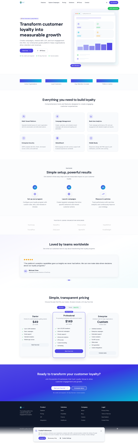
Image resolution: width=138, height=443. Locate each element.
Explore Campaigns (54, 2)
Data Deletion (105, 417)
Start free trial (35, 345)
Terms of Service (106, 413)
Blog (82, 413)
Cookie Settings (66, 438)
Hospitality (63, 413)
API (41, 417)
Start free (25, 50)
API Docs (79, 2)
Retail (62, 410)
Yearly (73, 307)
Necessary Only (52, 438)
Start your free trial (59, 388)
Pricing (64, 2)
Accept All (42, 438)
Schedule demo (79, 388)
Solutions (71, 2)
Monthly (61, 307)
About (82, 410)
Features (43, 2)
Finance (63, 417)
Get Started (114, 2)
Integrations (43, 420)
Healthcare (63, 420)
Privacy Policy (105, 410)
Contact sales (103, 353)
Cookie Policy (105, 420)
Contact (87, 2)
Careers (83, 417)
